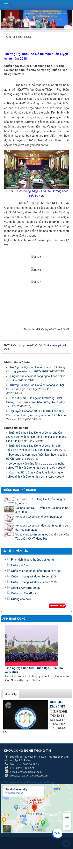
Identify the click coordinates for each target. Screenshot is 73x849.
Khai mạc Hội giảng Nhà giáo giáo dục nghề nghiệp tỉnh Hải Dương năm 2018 (34, 474)
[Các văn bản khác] (58, 607)
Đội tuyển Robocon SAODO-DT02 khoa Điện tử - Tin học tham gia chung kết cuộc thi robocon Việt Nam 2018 (36, 415)
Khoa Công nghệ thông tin (41, 782)
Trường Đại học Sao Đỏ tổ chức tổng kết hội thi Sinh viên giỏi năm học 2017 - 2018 (35, 387)
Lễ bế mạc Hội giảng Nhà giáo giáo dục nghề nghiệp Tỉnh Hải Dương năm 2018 (35, 465)
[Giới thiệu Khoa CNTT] (25, 714)
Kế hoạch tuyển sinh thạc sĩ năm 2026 (39, 516)
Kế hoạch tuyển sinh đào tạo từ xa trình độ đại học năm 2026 (41, 527)
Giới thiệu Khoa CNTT (57, 704)
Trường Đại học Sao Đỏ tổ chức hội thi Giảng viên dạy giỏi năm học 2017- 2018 (35, 369)
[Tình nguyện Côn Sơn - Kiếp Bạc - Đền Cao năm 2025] (37, 645)
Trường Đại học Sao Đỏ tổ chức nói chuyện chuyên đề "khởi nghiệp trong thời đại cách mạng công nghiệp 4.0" (36, 437)
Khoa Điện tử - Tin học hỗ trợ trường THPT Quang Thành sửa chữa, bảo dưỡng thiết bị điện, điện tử (36, 402)
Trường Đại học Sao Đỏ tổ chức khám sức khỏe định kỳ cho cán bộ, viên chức (33, 448)
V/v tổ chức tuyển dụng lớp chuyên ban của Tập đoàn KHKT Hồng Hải (42, 536)
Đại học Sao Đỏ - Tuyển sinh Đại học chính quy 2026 (41, 510)
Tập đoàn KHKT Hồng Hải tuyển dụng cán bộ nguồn (41, 501)
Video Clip (10, 694)
